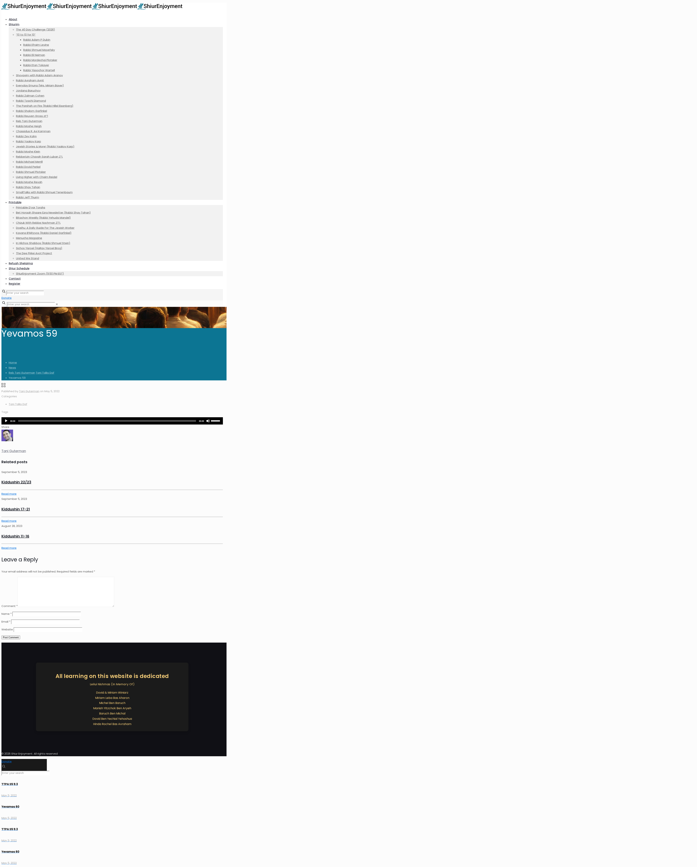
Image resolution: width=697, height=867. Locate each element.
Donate (6, 298)
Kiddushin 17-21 (15, 509)
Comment (9, 606)
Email (5, 622)
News (12, 367)
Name (6, 614)
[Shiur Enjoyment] (92, 8)
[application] (112, 421)
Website (7, 629)
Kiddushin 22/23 (16, 482)
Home (13, 362)
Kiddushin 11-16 (15, 536)
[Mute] (208, 421)
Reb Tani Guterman (22, 373)
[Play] (6, 421)
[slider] (216, 420)
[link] (57, 304)
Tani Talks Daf (45, 373)
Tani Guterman (29, 391)
